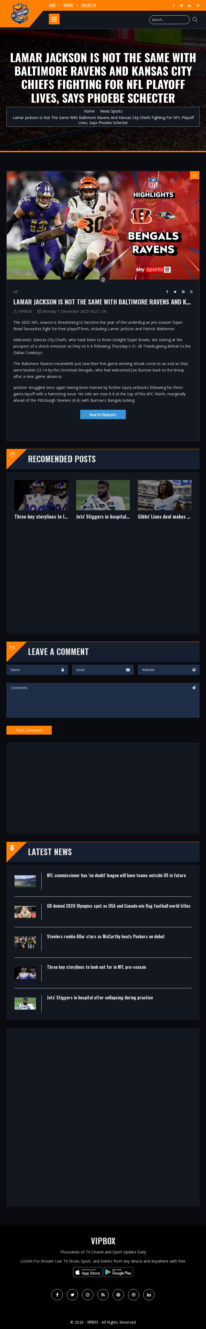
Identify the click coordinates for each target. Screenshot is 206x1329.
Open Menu (54, 19)
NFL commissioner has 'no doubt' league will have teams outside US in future (92, 517)
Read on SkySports (103, 414)
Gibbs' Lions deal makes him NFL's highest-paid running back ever (30, 517)
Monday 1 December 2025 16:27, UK (74, 311)
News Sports (111, 111)
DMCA (52, 5)
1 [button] (99, 524)
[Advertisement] (103, 580)
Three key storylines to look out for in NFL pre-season (96, 967)
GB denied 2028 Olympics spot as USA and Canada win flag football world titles (153, 517)
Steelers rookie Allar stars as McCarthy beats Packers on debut (106, 936)
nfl (15, 291)
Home (89, 111)
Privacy (68, 5)
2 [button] (107, 524)
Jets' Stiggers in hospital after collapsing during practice (100, 997)
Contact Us (88, 5)
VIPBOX (25, 311)
